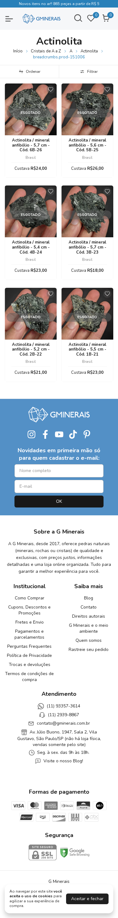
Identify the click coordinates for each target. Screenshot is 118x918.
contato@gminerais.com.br (63, 723)
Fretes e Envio (29, 622)
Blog (88, 598)
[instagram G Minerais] (31, 434)
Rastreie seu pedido (89, 649)
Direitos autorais (88, 616)
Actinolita (89, 51)
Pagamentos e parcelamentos (29, 634)
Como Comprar (29, 598)
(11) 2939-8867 (63, 715)
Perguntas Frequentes (29, 646)
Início (18, 51)
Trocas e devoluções (29, 665)
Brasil (30, 157)
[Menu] (12, 19)
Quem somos (89, 640)
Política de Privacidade (29, 655)
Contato (89, 607)
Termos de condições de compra (29, 677)
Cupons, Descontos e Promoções (29, 610)
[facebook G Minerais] (45, 434)
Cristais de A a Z (46, 51)
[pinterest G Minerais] (87, 434)
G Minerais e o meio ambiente (88, 628)
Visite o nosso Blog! (63, 761)
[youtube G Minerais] (59, 434)
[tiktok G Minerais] (73, 434)
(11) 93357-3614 (63, 706)
